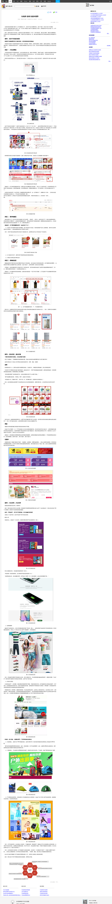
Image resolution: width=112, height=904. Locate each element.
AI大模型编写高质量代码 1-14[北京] (97, 19)
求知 (6, 1)
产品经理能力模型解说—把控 (96, 28)
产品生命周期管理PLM (26, 895)
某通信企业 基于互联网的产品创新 (95, 56)
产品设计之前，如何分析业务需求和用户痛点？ (12, 895)
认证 (34, 1)
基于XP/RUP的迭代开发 (93, 40)
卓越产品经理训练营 (43, 891)
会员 (110, 1)
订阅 (50, 12)
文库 (14, 1)
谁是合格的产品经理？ (95, 30)
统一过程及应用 (92, 37)
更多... (108, 33)
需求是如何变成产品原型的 (96, 26)
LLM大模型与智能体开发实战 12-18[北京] (98, 14)
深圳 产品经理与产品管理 (93, 54)
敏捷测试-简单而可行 (93, 44)
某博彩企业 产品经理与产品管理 (95, 49)
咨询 (37, 1)
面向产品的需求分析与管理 (94, 51)
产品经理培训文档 (25, 893)
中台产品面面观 (6, 889)
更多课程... (109, 45)
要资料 (44, 6)
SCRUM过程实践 (92, 42)
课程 (30, 1)
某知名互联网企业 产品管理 (94, 57)
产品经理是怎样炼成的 (26, 889)
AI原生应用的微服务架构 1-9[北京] (97, 18)
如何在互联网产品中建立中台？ (9, 891)
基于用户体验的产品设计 (44, 895)
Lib (17, 1)
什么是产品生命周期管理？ (8, 893)
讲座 (45, 1)
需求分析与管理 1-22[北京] (95, 21)
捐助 (56, 12)
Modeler (49, 1)
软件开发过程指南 (92, 41)
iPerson (25, 1)
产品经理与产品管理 (43, 889)
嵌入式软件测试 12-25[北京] (96, 16)
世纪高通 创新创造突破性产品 (94, 59)
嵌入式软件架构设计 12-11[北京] (97, 13)
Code (58, 1)
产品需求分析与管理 (43, 893)
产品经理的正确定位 (94, 29)
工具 (41, 1)
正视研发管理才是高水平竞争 (96, 25)
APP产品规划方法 (25, 891)
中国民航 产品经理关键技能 (94, 53)
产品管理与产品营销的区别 (96, 32)
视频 (21, 1)
